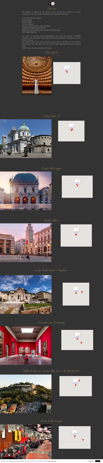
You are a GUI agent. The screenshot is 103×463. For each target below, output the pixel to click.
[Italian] (49, 3)
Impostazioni (91, 461)
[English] (53, 3)
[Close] (101, 461)
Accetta (97, 461)
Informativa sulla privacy (51, 461)
